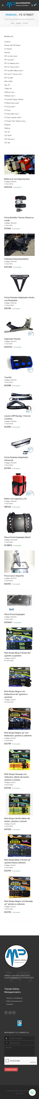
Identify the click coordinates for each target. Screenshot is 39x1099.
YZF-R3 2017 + (9, 139)
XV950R (7, 125)
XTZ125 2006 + (10, 107)
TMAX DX (8, 89)
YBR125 (7, 128)
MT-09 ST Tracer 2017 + (13, 74)
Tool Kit (7, 377)
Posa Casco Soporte (14, 576)
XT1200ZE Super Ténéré (13, 99)
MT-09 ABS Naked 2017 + (14, 71)
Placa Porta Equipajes (14, 614)
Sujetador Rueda (12, 339)
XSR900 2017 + (9, 96)
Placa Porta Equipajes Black (17, 537)
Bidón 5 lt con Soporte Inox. (17, 179)
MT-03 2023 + (9, 60)
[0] (34, 5)
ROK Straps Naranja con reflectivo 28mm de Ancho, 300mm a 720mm (16, 777)
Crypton (7, 42)
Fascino (7, 52)
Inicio (12, 23)
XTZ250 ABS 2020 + (12, 114)
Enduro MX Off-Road (12, 45)
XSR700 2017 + (9, 92)
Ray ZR (7, 85)
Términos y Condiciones (14, 998)
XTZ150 (7, 110)
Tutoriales (9, 1004)
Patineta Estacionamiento (16, 259)
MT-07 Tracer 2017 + (12, 67)
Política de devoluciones (14, 1001)
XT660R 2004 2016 (11, 103)
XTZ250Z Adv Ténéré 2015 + (15, 121)
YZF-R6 (7, 143)
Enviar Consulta (11, 1069)
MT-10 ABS (8, 78)
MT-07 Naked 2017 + (12, 63)
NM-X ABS (8, 81)
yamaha (11, 14)
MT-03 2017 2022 (10, 56)
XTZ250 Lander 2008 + (13, 117)
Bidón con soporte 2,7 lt (15, 499)
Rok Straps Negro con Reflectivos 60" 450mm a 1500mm (16, 694)
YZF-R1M (7, 135)
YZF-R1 (7, 132)
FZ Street (8, 49)
